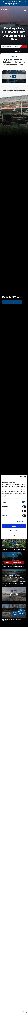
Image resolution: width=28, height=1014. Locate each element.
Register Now (12, 5)
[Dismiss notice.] (25, 1)
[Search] (23, 46)
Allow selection (14, 530)
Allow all (14, 526)
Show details (20, 521)
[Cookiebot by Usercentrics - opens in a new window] (20, 477)
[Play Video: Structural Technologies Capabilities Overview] (14, 76)
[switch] (24, 506)
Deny (14, 535)
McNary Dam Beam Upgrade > (19, 50)
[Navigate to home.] (5, 9)
